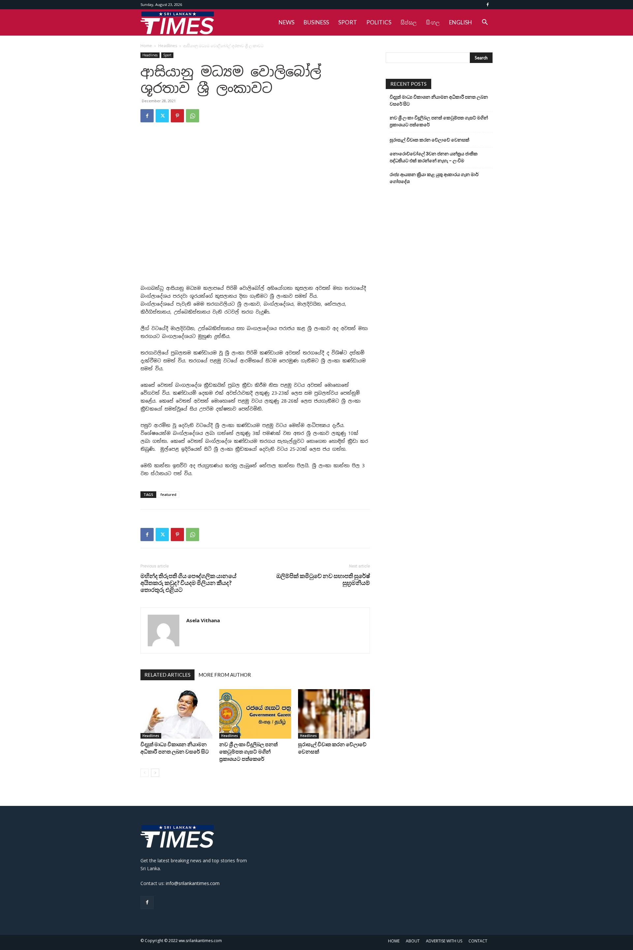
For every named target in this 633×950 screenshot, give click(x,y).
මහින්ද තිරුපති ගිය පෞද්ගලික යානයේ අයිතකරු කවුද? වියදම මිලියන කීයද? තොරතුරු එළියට (188, 582)
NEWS (286, 22)
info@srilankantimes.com (193, 883)
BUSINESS (316, 22)
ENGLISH (460, 22)
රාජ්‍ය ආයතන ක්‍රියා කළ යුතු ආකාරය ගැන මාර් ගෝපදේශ (434, 177)
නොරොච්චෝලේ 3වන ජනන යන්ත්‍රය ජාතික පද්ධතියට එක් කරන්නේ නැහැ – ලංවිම (434, 157)
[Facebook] (488, 4)
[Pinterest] (177, 115)
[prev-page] (144, 773)
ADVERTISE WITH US (444, 941)
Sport (167, 55)
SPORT (347, 22)
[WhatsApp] (192, 115)
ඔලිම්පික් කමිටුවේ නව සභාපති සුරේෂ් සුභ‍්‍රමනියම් (323, 579)
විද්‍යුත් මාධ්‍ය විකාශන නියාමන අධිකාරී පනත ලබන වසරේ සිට (439, 100)
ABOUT (413, 941)
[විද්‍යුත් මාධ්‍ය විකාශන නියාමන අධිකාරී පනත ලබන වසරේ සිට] (176, 714)
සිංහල (433, 22)
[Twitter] (162, 115)
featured (168, 494)
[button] (485, 23)
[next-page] (155, 773)
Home (146, 45)
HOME (394, 941)
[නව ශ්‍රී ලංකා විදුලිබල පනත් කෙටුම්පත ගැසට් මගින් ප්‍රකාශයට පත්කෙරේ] (255, 714)
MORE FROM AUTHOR (224, 675)
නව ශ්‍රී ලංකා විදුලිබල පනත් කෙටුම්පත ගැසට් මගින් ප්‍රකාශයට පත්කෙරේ (248, 751)
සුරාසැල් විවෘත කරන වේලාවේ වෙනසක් (429, 139)
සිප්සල (409, 22)
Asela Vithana (203, 620)
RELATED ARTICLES (167, 675)
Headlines (167, 45)
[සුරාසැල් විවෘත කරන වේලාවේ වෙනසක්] (334, 714)
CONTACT (477, 941)
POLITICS (378, 22)
